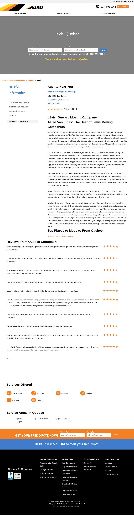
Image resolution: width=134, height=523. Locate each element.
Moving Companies (18, 80)
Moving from (32, 47)
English (116, 1)
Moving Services (20, 13)
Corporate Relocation (108, 13)
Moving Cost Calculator (48, 477)
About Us (108, 463)
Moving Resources (63, 13)
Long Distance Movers (69, 467)
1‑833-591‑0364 (97, 54)
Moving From (64, 432)
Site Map (55, 506)
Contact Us (87, 463)
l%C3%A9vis (43, 419)
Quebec (31, 80)
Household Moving (68, 463)
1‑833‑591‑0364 (55, 445)
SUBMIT (103, 50)
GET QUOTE (123, 6)
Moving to (67, 47)
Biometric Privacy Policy (74, 506)
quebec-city (62, 419)
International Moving (18, 107)
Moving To (90, 432)
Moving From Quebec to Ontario (61, 236)
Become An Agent (111, 474)
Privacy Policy (63, 506)
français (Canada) (126, 1)
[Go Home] (13, 7)
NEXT (116, 435)
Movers (12, 115)
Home (4, 80)
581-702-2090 (54, 103)
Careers (108, 470)
